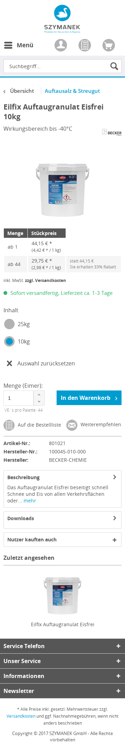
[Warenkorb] (109, 46)
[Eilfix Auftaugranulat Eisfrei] (62, 593)
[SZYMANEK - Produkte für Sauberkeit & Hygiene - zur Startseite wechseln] (62, 29)
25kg (24, 324)
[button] (38, 394)
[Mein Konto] (61, 46)
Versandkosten (21, 716)
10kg (24, 341)
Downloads (20, 518)
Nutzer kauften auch (32, 539)
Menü (25, 45)
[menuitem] (18, 49)
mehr (29, 500)
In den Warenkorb (86, 398)
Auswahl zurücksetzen (46, 363)
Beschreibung (23, 477)
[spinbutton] (24, 398)
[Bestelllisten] (85, 46)
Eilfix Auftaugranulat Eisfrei (62, 624)
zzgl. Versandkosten (45, 280)
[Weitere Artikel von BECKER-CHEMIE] (112, 132)
